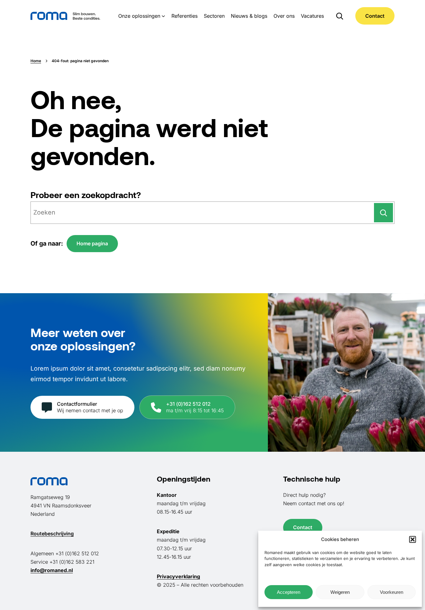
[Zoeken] (383, 212)
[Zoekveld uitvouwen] (339, 15)
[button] (412, 539)
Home (35, 60)
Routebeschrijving (52, 533)
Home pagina (92, 243)
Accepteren (288, 592)
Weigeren (340, 592)
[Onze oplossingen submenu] (163, 16)
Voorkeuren (391, 592)
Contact (375, 16)
